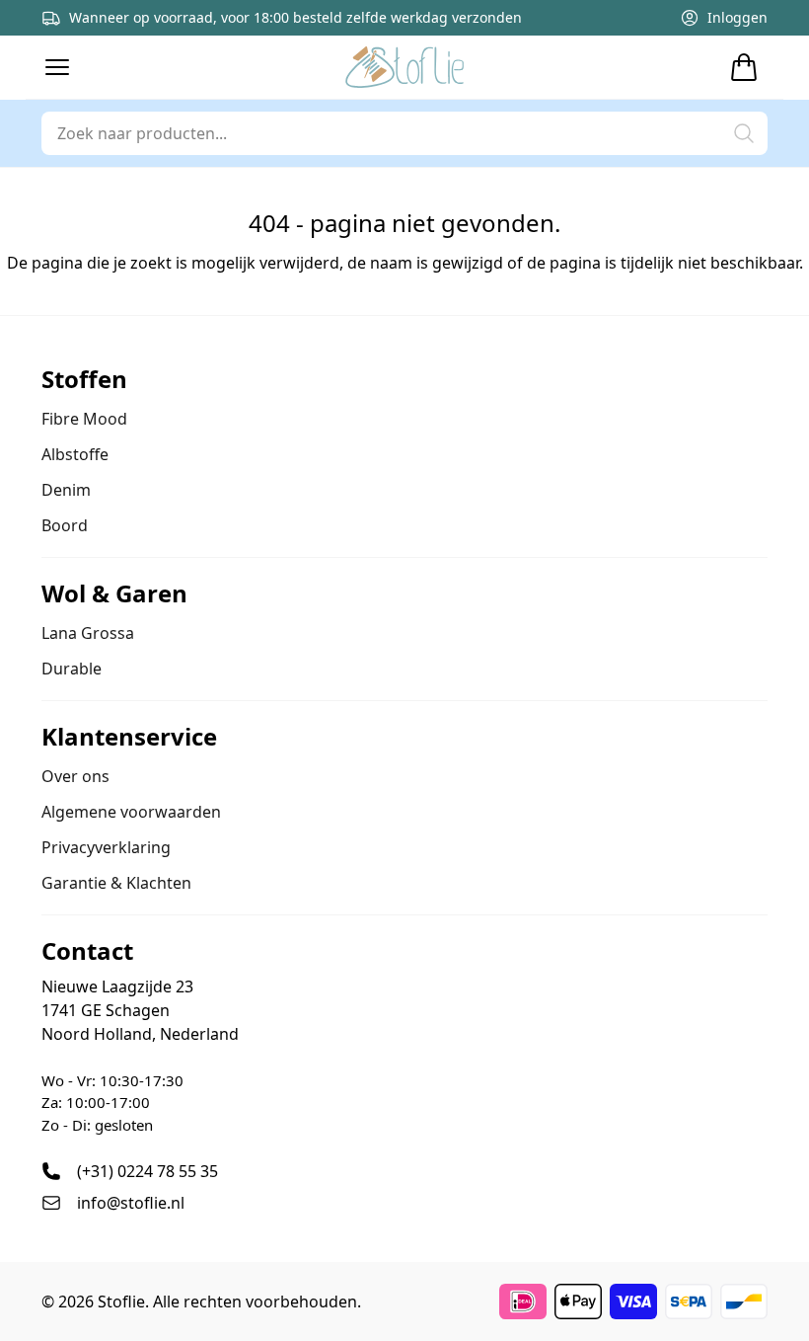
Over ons (75, 776)
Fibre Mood (84, 419)
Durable (71, 668)
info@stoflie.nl (130, 1203)
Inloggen (737, 17)
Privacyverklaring (106, 847)
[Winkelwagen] (744, 67)
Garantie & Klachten (116, 883)
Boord (64, 525)
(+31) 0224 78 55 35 (147, 1171)
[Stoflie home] (404, 67)
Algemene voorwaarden (131, 812)
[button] (57, 67)
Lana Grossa (87, 633)
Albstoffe (75, 454)
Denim (66, 490)
